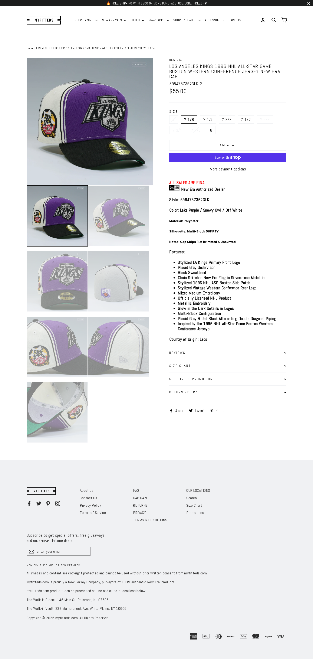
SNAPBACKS (157, 20)
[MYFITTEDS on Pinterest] (48, 503)
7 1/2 (246, 119)
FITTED (136, 20)
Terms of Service (93, 512)
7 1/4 (208, 119)
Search (191, 497)
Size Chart (194, 505)
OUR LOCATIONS (198, 490)
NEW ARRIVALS (112, 20)
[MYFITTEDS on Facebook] (29, 503)
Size (173, 111)
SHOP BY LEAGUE (185, 20)
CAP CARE (140, 497)
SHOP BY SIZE (84, 20)
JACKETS (235, 20)
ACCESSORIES (214, 20)
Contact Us (88, 497)
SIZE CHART (180, 365)
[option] (90, 121)
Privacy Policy (90, 505)
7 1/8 (189, 119)
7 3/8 (227, 119)
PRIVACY (139, 512)
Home (30, 48)
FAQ (136, 490)
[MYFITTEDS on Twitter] (38, 503)
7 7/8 (196, 130)
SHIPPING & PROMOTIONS (192, 379)
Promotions (195, 512)
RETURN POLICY (183, 392)
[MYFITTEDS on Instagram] (57, 503)
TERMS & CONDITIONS (150, 520)
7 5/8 (265, 119)
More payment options (228, 169)
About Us (86, 490)
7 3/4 (177, 130)
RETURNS (140, 505)
